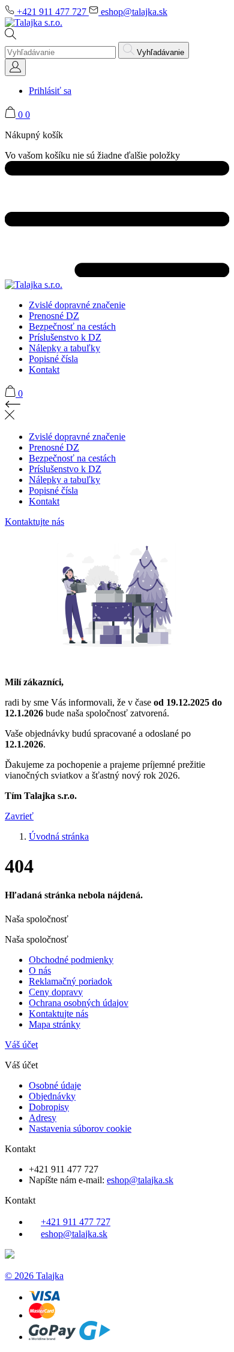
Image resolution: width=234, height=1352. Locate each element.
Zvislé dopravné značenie (77, 305)
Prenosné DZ (54, 316)
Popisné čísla (53, 359)
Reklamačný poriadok (70, 981)
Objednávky (52, 1096)
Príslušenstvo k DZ (65, 337)
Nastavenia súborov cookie (80, 1128)
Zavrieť (19, 816)
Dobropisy (49, 1107)
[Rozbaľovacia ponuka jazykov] (15, 67)
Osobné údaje (55, 1085)
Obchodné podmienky (71, 960)
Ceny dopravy (56, 992)
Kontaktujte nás (34, 522)
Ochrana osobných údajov (78, 1003)
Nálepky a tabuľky (64, 348)
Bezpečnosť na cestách (72, 326)
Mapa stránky (54, 1024)
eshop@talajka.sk (132, 12)
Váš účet (21, 1045)
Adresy (42, 1118)
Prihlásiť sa (50, 91)
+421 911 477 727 (51, 12)
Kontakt (44, 369)
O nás (40, 970)
